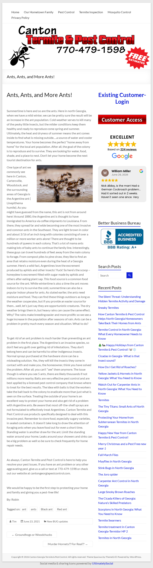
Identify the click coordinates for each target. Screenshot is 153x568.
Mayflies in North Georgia (115, 461)
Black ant (47, 509)
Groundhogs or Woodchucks (32, 534)
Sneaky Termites (108, 307)
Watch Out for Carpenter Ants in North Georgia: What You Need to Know (120, 389)
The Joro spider (108, 474)
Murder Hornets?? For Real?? (68, 544)
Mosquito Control (119, 12)
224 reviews (128, 149)
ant (24, 509)
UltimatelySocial (102, 563)
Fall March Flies (108, 455)
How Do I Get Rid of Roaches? (117, 367)
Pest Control (66, 12)
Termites (103, 400)
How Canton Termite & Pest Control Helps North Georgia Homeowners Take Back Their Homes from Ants (121, 318)
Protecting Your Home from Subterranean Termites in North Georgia (118, 422)
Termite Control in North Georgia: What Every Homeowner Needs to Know (120, 334)
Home (15, 12)
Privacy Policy (20, 17)
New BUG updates (57, 521)
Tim (14, 521)
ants (33, 509)
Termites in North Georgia (114, 538)
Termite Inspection (91, 12)
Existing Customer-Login (122, 98)
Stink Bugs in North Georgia (116, 468)
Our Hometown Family (38, 12)
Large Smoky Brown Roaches (116, 492)
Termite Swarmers (109, 520)
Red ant (62, 509)
